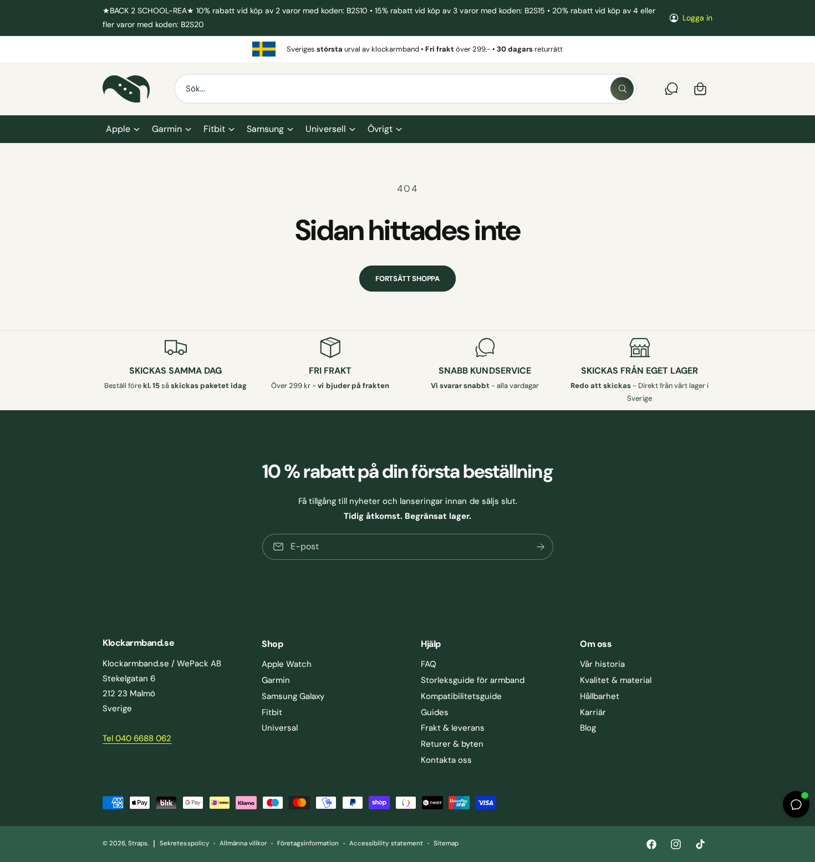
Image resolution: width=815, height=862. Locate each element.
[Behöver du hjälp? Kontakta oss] (671, 88)
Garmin (167, 129)
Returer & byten (452, 743)
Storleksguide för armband (472, 680)
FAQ (428, 664)
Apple (118, 129)
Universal (280, 727)
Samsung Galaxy (293, 696)
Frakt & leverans (453, 727)
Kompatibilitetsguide (461, 696)
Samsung (265, 129)
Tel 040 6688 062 (137, 738)
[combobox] (405, 88)
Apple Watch (287, 664)
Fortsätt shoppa (407, 278)
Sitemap (446, 843)
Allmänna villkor (243, 843)
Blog (588, 727)
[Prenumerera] (540, 547)
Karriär (593, 712)
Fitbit (214, 129)
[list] (407, 49)
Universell (325, 129)
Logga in (697, 18)
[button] (122, 129)
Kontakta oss (446, 760)
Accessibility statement (385, 843)
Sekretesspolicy (184, 843)
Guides (435, 712)
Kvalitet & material (615, 680)
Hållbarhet (599, 696)
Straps (137, 843)
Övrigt (380, 129)
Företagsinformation (308, 843)
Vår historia (602, 664)
